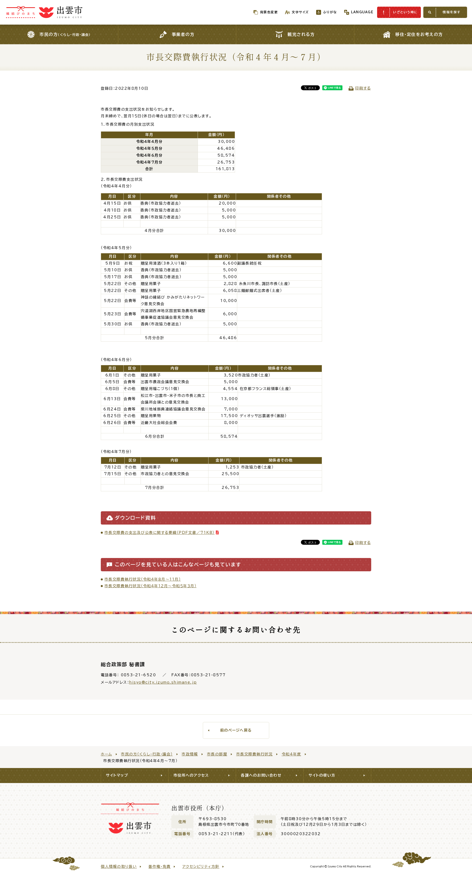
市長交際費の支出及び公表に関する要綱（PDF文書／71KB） (159, 532)
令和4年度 (291, 754)
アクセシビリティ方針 (201, 866)
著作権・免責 (159, 866)
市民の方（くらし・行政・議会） (147, 754)
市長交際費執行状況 (254, 754)
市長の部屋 (217, 754)
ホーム (106, 754)
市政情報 (190, 754)
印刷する (363, 88)
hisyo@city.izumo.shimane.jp (163, 682)
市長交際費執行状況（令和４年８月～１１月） (142, 579)
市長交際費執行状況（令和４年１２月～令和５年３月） (150, 586)
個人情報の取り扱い (119, 866)
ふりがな (330, 12)
